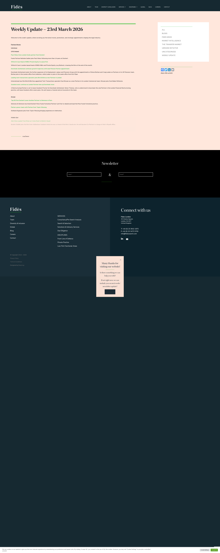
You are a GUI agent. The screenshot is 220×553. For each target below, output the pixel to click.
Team (96, 7)
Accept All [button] (214, 550)
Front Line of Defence (65, 239)
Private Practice (63, 242)
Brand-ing (21, 265)
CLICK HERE (110, 292)
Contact (167, 7)
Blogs (164, 33)
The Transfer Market (172, 44)
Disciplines (132, 7)
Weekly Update (168, 55)
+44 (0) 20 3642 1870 (130, 229)
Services (122, 7)
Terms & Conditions (16, 262)
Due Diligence (62, 231)
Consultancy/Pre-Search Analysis (69, 220)
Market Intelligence (171, 41)
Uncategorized (169, 52)
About (89, 7)
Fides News (167, 37)
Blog (150, 7)
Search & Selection (64, 223)
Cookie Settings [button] (205, 550)
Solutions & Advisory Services (68, 227)
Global (143, 7)
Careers (158, 7)
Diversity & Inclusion (108, 7)
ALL (163, 30)
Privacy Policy (14, 258)
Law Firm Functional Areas (67, 246)
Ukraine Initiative (170, 48)
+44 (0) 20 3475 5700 (129, 231)
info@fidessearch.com (129, 234)
